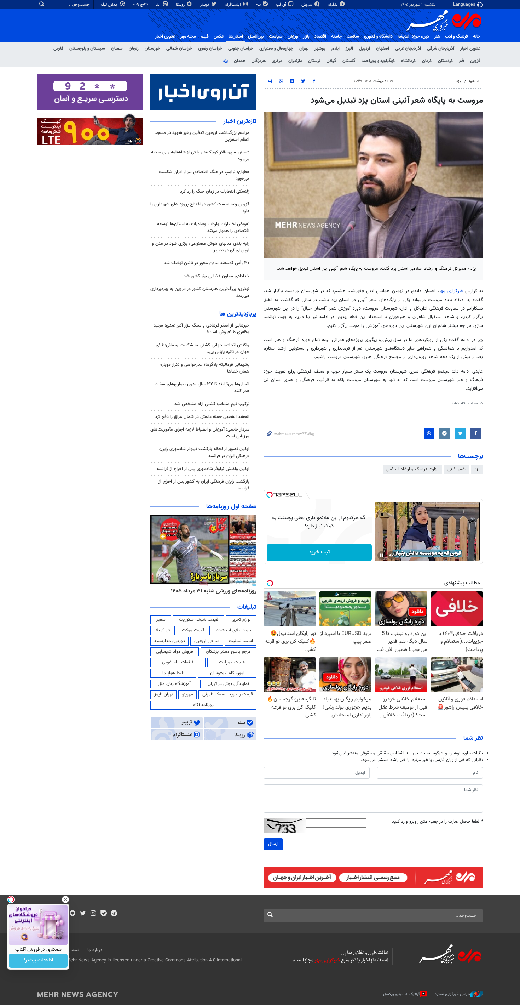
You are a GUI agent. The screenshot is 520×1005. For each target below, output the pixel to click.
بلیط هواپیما (173, 673)
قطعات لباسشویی (177, 662)
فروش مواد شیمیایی (174, 651)
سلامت (353, 36)
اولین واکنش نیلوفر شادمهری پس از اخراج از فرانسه (203, 468)
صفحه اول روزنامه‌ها (231, 506)
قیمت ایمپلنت (232, 662)
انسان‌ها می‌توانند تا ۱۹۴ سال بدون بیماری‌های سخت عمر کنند (202, 387)
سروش (307, 5)
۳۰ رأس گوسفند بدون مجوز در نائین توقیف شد (206, 263)
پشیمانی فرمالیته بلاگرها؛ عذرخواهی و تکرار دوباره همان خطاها (204, 368)
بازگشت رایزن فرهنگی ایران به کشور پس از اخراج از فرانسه (203, 485)
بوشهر (319, 48)
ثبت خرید (319, 552)
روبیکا (181, 5)
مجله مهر (188, 36)
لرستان (314, 60)
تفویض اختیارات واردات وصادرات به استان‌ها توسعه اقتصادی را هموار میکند (203, 227)
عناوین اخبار (470, 48)
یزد (225, 60)
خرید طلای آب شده (233, 630)
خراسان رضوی (210, 48)
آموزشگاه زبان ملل (174, 683)
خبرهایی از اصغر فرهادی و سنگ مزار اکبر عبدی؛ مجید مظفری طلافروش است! (201, 329)
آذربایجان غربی (408, 48)
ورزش (293, 36)
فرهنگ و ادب (456, 36)
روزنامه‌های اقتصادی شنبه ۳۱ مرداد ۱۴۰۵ (211, 591)
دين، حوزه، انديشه (413, 36)
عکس (219, 36)
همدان (239, 60)
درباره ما (94, 950)
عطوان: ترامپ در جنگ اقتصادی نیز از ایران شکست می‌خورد (204, 175)
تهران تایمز (163, 694)
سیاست (276, 36)
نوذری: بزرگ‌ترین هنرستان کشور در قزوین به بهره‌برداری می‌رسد (199, 292)
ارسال (273, 843)
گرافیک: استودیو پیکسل (401, 994)
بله (259, 5)
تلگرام (333, 5)
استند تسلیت (241, 641)
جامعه (336, 36)
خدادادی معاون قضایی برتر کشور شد (216, 276)
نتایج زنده (141, 4)
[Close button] (65, 899)
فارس (58, 48)
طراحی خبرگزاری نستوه (452, 994)
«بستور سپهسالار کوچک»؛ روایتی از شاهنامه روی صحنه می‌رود (200, 156)
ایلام (335, 48)
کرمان (427, 60)
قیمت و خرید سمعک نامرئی (227, 694)
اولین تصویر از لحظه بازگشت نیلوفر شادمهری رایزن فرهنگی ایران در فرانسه (204, 452)
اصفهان (382, 48)
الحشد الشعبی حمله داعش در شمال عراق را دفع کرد (202, 416)
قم (461, 60)
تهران (303, 48)
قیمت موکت (193, 630)
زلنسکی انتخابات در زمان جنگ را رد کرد (214, 191)
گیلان (331, 60)
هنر (437, 36)
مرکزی (277, 60)
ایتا (159, 5)
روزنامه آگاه (203, 705)
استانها (474, 81)
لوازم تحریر (241, 619)
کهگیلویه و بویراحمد (378, 60)
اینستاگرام (233, 5)
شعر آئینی (456, 469)
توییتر (205, 5)
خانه (476, 36)
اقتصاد (320, 36)
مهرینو (187, 694)
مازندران (295, 60)
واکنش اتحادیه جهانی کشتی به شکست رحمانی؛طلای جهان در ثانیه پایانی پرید (202, 349)
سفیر (161, 619)
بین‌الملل (256, 36)
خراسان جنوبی (240, 48)
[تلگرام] (113, 914)
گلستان (349, 60)
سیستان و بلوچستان (87, 48)
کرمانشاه (408, 60)
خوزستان (152, 48)
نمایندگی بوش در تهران (228, 683)
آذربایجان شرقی (440, 48)
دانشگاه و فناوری (378, 36)
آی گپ (281, 5)
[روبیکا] (72, 914)
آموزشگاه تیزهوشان (227, 673)
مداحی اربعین (207, 641)
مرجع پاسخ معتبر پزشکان (228, 651)
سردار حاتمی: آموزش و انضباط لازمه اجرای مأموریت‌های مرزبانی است (199, 433)
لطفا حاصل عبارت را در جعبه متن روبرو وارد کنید (437, 821)
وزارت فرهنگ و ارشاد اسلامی (412, 469)
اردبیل (364, 48)
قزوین (475, 60)
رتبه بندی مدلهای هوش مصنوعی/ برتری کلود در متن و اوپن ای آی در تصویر (200, 247)
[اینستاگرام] (93, 914)
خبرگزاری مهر (451, 291)
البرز (349, 48)
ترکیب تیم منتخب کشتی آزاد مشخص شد (211, 404)
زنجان (134, 48)
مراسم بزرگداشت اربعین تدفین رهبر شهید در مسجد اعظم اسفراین (202, 136)
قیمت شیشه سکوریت (198, 619)
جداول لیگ (110, 5)
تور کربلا (163, 630)
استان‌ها (236, 36)
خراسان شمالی (179, 48)
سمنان (117, 48)
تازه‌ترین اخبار (239, 121)
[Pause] (381, 555)
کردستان (445, 60)
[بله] (103, 914)
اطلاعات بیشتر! (38, 961)
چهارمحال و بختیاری (276, 48)
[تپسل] (269, 494)
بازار (306, 36)
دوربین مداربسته (169, 641)
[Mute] (391, 555)
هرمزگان (259, 60)
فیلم (205, 36)
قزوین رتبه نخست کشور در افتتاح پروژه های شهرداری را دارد (199, 208)
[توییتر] (83, 914)
